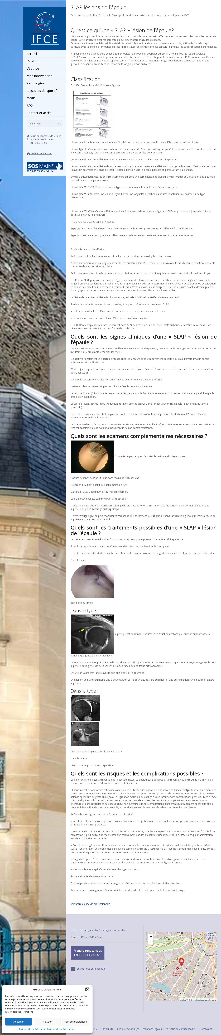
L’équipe (33, 68)
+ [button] (151, 937)
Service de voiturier (41, 153)
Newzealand (205, 1029)
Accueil (32, 54)
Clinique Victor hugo (128, 1029)
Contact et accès (39, 113)
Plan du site (106, 1029)
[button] (87, 989)
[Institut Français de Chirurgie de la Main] (44, 28)
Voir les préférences (75, 1021)
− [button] (151, 942)
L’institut (33, 61)
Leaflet (182, 999)
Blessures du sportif (42, 91)
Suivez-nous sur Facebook (91, 968)
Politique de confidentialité (32, 1029)
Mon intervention (39, 76)
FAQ (30, 105)
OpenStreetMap (197, 999)
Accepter (18, 1021)
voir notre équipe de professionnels (90, 904)
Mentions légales (152, 1029)
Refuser (47, 1021)
